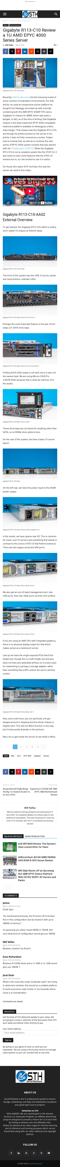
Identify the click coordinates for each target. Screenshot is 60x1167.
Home (5, 21)
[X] (12, 51)
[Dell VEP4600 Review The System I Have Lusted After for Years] (10, 847)
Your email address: (12, 1028)
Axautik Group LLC (35, 1163)
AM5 (12, 756)
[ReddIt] (31, 51)
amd (19, 756)
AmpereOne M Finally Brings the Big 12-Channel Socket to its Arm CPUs (16, 792)
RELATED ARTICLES (13, 836)
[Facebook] (5, 51)
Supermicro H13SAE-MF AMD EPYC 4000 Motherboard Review (43, 792)
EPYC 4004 (27, 756)
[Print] (44, 51)
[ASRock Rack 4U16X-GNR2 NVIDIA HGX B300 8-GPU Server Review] (10, 860)
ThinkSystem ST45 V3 (22, 148)
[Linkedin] (25, 51)
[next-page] (9, 887)
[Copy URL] (50, 51)
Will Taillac (9, 45)
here (12, 1131)
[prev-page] (4, 887)
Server (12, 21)
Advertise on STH (30, 1110)
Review (46, 756)
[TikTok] (34, 1153)
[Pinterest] (18, 51)
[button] (4, 14)
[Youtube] (49, 1153)
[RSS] (26, 1153)
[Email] (37, 51)
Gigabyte (37, 756)
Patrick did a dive (20, 97)
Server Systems (24, 21)
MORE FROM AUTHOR (35, 836)
